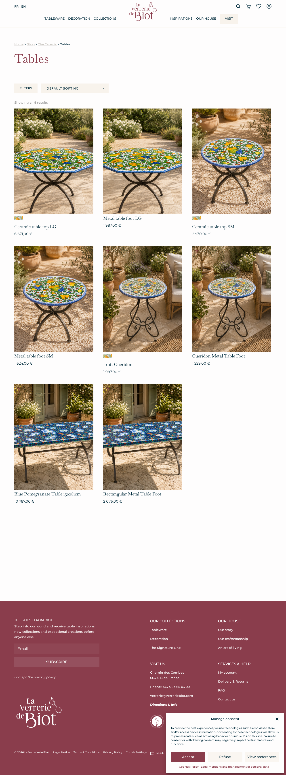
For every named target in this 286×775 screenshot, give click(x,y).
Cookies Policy (189, 766)
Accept (188, 757)
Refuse (225, 757)
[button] (277, 719)
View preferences (262, 757)
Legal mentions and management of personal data (235, 766)
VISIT (229, 19)
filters (26, 88)
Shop (31, 44)
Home (18, 44)
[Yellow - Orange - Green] (18, 218)
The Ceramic (47, 44)
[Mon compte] (269, 6)
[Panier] (248, 6)
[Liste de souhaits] (258, 6)
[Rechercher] (238, 6)
